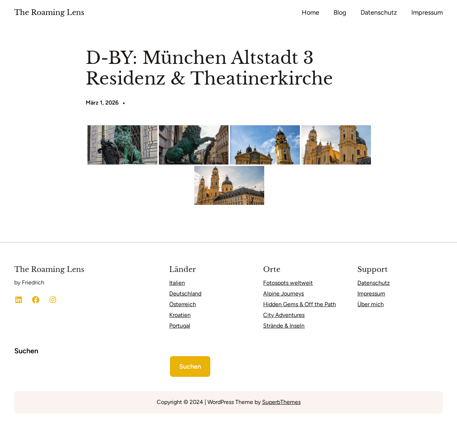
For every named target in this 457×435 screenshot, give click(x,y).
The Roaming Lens (49, 12)
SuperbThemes (281, 402)
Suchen (26, 351)
